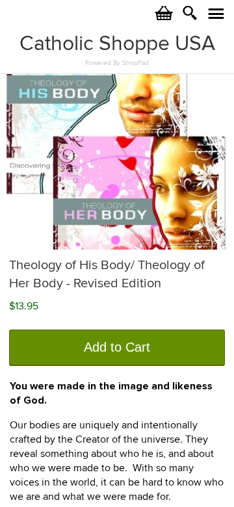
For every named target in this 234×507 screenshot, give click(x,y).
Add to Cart (117, 347)
